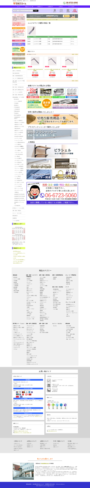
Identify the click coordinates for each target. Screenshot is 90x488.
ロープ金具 (29, 313)
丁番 (28, 293)
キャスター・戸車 (30, 318)
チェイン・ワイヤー (31, 317)
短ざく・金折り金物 (70, 334)
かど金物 (68, 332)
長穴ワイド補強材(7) (18, 120)
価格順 (73, 54)
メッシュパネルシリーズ (32, 355)
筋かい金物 (68, 330)
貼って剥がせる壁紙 (44, 332)
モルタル (55, 325)
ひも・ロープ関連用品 (71, 275)
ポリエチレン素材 (70, 311)
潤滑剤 (41, 293)
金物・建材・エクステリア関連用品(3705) (19, 81)
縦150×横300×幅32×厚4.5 (58, 38)
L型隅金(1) (17, 192)
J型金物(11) (16, 105)
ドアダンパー (29, 283)
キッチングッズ (43, 298)
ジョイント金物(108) (18, 101)
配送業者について (43, 443)
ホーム (18, 6)
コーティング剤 (43, 313)
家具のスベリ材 (17, 325)
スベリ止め (55, 297)
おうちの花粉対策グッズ (45, 297)
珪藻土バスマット (43, 295)
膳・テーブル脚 (30, 300)
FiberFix (41, 303)
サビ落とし (42, 284)
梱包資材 (68, 282)
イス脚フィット (17, 332)
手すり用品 (55, 305)
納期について (42, 446)
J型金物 (15, 282)
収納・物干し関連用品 (31, 323)
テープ (67, 286)
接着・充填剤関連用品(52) (18, 75)
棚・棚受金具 (29, 339)
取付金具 (15, 277)
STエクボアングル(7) (19, 190)
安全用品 (55, 307)
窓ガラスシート (43, 308)
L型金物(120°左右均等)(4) (19, 198)
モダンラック (29, 327)
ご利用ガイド (40, 6)
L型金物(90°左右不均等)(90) (19, 196)
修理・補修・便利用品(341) (18, 94)
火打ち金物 (68, 325)
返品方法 (55, 445)
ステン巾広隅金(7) (18, 158)
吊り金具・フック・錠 (31, 302)
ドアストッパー (43, 302)
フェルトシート (17, 347)
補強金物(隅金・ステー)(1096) (18, 97)
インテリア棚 (29, 334)
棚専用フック (29, 345)
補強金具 (28, 315)
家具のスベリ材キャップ (19, 337)
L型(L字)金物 (39, 19)
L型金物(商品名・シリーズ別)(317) (19, 118)
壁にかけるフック (30, 329)
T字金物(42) (16, 113)
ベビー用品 (55, 309)
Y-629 (49, 41)
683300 (29, 41)
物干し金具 (29, 354)
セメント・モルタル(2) (17, 213)
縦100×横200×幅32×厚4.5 (58, 41)
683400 (29, 43)
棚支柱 (28, 352)
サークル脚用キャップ (18, 335)
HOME (28, 19)
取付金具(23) (16, 99)
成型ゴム (68, 309)
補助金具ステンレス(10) (19, 126)
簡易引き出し (29, 335)
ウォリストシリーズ (31, 332)
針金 (28, 310)
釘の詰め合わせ (30, 305)
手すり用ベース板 (56, 302)
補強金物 (15, 275)
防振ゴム (68, 307)
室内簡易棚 (29, 360)
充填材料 (55, 277)
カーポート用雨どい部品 (32, 295)
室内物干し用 (29, 359)
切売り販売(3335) (16, 73)
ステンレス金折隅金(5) (19, 166)
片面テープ (68, 299)
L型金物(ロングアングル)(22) (19, 203)
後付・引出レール (30, 342)
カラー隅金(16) (17, 178)
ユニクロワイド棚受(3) (19, 146)
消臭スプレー (42, 315)
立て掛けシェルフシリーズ (32, 364)
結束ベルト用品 (69, 280)
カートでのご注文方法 (18, 445)
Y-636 (49, 43)
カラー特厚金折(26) (18, 180)
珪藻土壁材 (42, 330)
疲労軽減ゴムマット (70, 304)
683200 (29, 38)
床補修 (41, 287)
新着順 (76, 54)
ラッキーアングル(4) (18, 140)
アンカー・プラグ (30, 308)
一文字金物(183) (17, 205)
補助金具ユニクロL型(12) (19, 122)
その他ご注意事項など (72, 448)
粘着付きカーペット (44, 280)
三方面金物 (16, 284)
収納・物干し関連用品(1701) (18, 89)
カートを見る (71, 6)
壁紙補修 (42, 290)
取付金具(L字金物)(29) (19, 136)
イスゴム (15, 349)
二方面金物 (16, 285)
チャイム (28, 282)
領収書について (30, 446)
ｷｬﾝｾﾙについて (56, 443)
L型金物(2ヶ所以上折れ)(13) (19, 200)
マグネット (29, 297)
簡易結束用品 (69, 277)
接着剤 (54, 278)
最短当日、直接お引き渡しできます (21, 431)
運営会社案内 (28, 484)
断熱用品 (42, 278)
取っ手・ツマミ (30, 292)
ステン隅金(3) (17, 156)
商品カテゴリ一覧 (29, 6)
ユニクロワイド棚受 (37, 38)
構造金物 (68, 323)
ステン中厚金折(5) (18, 162)
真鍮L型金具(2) (17, 128)
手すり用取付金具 (56, 304)
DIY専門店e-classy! (17, 251)
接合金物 (28, 303)
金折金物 (15, 287)
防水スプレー (42, 312)
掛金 (28, 287)
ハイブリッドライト (57, 290)
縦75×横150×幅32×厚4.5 (57, 43)
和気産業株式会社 (45, 463)
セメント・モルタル (57, 323)
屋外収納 (28, 350)
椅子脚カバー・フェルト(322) (18, 208)
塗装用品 (42, 329)
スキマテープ (69, 297)
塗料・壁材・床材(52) (17, 210)
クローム (72, 38)
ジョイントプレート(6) (19, 174)
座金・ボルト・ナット (70, 339)
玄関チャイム (42, 282)
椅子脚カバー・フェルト (18, 323)
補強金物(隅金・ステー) (33, 19)
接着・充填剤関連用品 (57, 275)
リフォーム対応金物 (70, 327)
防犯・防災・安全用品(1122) (18, 87)
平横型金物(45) (17, 111)
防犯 (54, 295)
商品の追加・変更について (73, 443)
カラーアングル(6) (18, 184)
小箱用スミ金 (29, 312)
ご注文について (17, 443)
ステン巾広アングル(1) (19, 160)
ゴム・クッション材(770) (17, 92)
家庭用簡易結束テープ (44, 317)
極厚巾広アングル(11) (19, 130)
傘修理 (41, 310)
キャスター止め (17, 345)
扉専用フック (29, 344)
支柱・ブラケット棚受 (31, 347)
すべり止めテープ (70, 289)
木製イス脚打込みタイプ (19, 344)
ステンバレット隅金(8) (19, 168)
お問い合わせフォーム (52, 431)
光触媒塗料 (42, 325)
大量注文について (71, 445)
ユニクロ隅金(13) (18, 144)
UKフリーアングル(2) (19, 188)
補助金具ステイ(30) (18, 124)
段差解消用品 (56, 300)
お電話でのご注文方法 (18, 448)
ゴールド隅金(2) (18, 176)
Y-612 (49, 38)
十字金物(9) (16, 103)
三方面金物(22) (17, 107)
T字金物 (15, 288)
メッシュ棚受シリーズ (31, 357)
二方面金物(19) (17, 109)
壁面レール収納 (30, 337)
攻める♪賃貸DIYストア (17, 262)
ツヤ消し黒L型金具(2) (19, 154)
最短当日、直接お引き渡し (45, 448)
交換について (55, 446)
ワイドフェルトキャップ (19, 342)
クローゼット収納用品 (31, 349)
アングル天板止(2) (18, 186)
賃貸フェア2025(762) (17, 70)
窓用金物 (28, 278)
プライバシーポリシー (60, 484)
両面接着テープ (69, 292)
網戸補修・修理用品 (44, 318)
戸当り (28, 285)
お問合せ (61, 6)
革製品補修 (42, 288)
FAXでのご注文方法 (17, 446)
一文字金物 (16, 292)
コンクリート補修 (43, 285)
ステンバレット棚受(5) (19, 170)
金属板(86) (15, 218)
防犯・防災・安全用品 (57, 286)
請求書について (30, 445)
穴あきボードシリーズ (31, 362)
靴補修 (41, 292)
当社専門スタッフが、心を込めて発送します (22, 432)
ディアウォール (30, 330)
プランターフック (30, 325)
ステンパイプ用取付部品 (32, 340)
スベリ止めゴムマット (70, 306)
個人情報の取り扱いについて (38, 484)
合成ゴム (68, 316)
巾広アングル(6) (18, 134)
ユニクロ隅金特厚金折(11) (20, 142)
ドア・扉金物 (29, 280)
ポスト (28, 298)
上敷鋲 (28, 307)
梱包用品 (68, 278)
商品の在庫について (71, 446)
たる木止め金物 (69, 329)
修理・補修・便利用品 (44, 275)
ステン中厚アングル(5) (19, 164)
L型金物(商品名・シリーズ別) (46, 19)
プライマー (42, 327)
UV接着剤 (42, 307)
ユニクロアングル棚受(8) (19, 148)
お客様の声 (50, 6)
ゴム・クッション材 (70, 302)
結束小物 (68, 284)
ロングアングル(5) (18, 138)
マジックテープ (69, 295)
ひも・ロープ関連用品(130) (18, 78)
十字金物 (15, 280)
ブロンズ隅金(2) (18, 150)
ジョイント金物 (17, 278)
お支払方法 (29, 443)
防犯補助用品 (56, 289)
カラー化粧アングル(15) (19, 182)
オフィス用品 (42, 277)
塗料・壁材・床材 (43, 323)
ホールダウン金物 (70, 337)
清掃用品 (42, 320)
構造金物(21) (15, 215)
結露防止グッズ (43, 300)
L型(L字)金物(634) (17, 115)
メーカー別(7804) (16, 220)
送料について (16, 450)
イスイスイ (16, 330)
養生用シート (56, 292)
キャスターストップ (18, 334)
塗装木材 (42, 305)
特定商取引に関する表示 (50, 484)
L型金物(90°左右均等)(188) (19, 194)
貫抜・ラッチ (29, 288)
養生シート (68, 294)
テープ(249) (15, 84)
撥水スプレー (29, 290)
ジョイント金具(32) (18, 172)
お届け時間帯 (42, 445)
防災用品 (55, 299)
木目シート (55, 294)
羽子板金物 (68, 335)
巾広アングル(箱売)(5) (19, 132)
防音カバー (68, 290)
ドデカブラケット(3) (18, 152)
